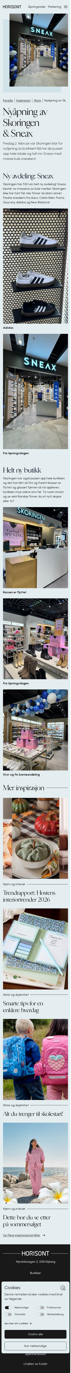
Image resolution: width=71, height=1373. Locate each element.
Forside (8, 100)
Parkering (54, 7)
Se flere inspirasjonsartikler (21, 1235)
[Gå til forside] (12, 6)
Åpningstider (37, 7)
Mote (37, 100)
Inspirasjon (23, 100)
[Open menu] (65, 7)
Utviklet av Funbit (35, 1364)
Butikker (35, 1273)
